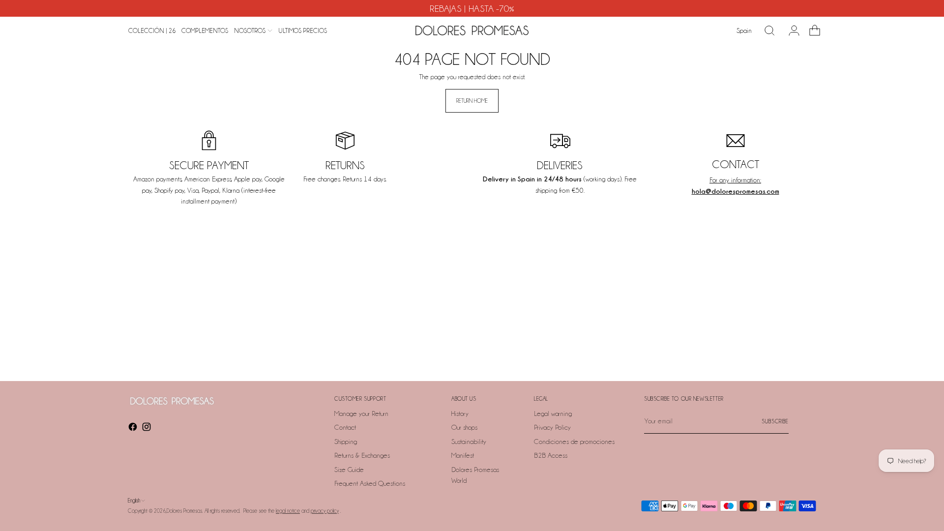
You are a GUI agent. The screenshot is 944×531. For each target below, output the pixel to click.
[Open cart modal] (811, 30)
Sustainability (468, 441)
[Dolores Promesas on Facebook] (134, 428)
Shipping (345, 441)
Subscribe (775, 421)
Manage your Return (361, 413)
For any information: (735, 180)
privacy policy (325, 511)
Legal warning (553, 413)
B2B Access (550, 455)
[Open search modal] (769, 30)
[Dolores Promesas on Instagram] (147, 428)
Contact (345, 427)
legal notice (288, 511)
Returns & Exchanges (362, 455)
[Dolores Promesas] (472, 30)
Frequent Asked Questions (369, 483)
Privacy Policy (552, 427)
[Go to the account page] (790, 30)
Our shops (464, 427)
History (460, 413)
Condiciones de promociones (574, 441)
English (134, 500)
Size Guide (349, 469)
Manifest (462, 455)
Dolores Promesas (184, 511)
